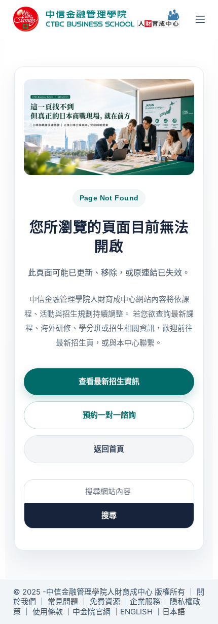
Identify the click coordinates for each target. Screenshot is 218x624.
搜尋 (109, 515)
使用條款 (47, 611)
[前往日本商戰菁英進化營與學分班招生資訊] (109, 127)
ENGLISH (136, 611)
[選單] (200, 19)
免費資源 (105, 601)
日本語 (173, 611)
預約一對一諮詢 (109, 414)
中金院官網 (91, 611)
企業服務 (145, 601)
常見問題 (63, 601)
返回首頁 (109, 448)
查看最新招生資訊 (109, 381)
